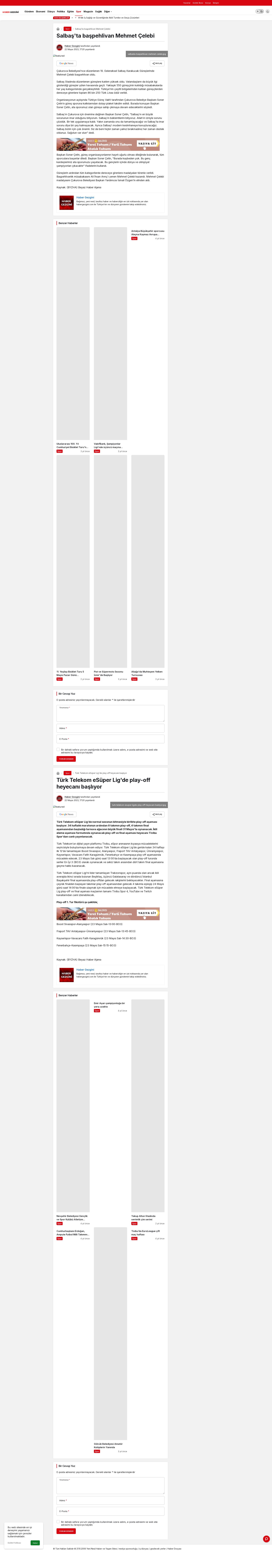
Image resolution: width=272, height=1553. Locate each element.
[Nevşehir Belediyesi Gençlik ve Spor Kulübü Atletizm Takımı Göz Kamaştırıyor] (73, 1112)
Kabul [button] (35, 1543)
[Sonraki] (75, 17)
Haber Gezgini (72, 46)
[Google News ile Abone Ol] (66, 63)
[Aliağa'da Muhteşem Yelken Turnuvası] (147, 568)
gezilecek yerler (158, 1548)
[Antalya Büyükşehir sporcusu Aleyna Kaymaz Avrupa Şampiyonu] (147, 340)
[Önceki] (72, 17)
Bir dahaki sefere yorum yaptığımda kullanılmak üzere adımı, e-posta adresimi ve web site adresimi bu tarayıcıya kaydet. (109, 751)
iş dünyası (143, 1548)
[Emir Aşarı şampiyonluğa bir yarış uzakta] (110, 1112)
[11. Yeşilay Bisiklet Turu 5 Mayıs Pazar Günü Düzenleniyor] (73, 568)
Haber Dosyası (174, 1548)
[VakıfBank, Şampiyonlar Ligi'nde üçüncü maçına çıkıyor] (110, 340)
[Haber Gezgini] (10, 11)
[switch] (259, 11)
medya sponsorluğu (128, 1548)
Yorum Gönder (66, 759)
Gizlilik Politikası (14, 1543)
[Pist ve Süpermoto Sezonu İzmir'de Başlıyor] (110, 568)
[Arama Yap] (267, 11)
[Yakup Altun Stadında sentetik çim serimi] (147, 1112)
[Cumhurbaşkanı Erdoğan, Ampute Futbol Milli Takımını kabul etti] (73, 1340)
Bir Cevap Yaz (67, 693)
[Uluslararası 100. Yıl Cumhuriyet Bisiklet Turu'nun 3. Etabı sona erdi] (73, 340)
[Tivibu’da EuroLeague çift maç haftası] (147, 1340)
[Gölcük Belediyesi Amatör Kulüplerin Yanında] (110, 1340)
